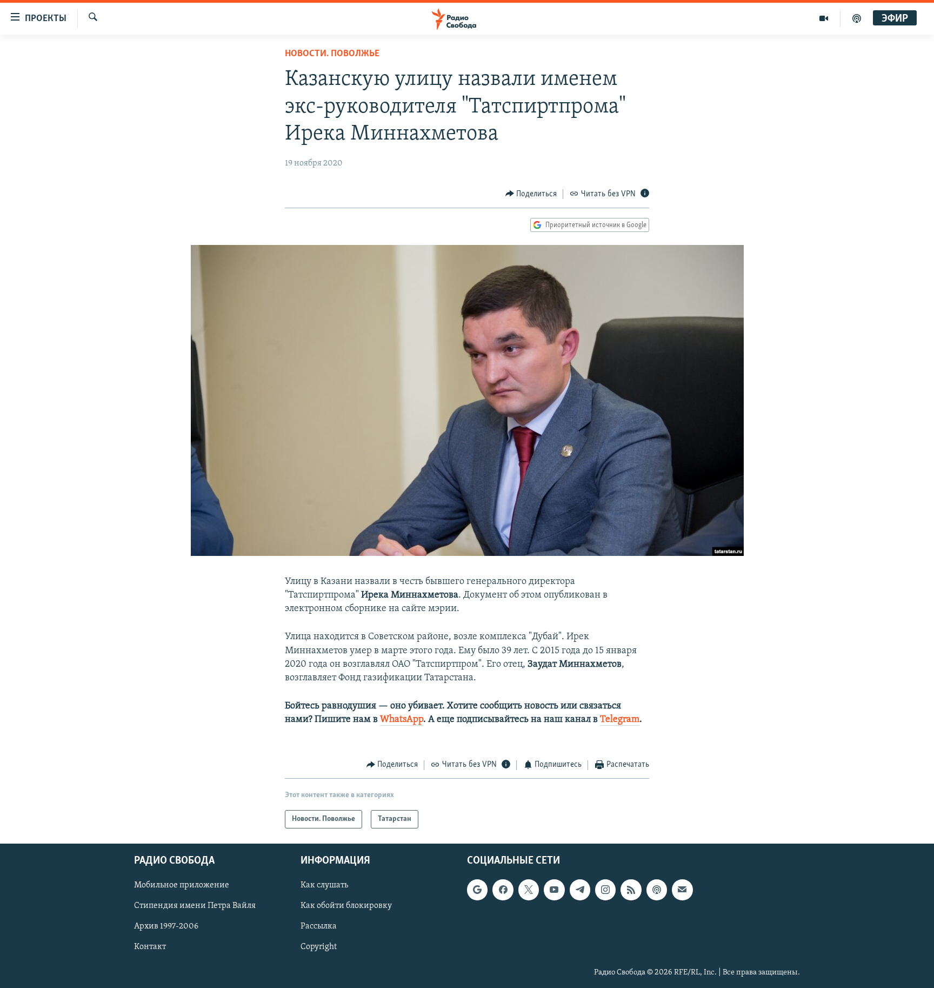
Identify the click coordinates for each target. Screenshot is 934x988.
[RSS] (631, 889)
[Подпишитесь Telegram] (580, 889)
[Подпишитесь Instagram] (605, 889)
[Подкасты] (656, 889)
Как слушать (324, 885)
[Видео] (824, 18)
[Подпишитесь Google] (477, 889)
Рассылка (319, 926)
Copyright (319, 947)
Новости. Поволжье (332, 54)
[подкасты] (856, 18)
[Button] (531, 194)
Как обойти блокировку (346, 905)
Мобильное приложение (181, 885)
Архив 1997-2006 (166, 926)
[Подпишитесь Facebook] (502, 889)
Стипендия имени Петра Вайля (195, 905)
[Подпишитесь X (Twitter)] (528, 889)
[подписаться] (682, 889)
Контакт (150, 947)
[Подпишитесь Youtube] (554, 889)
